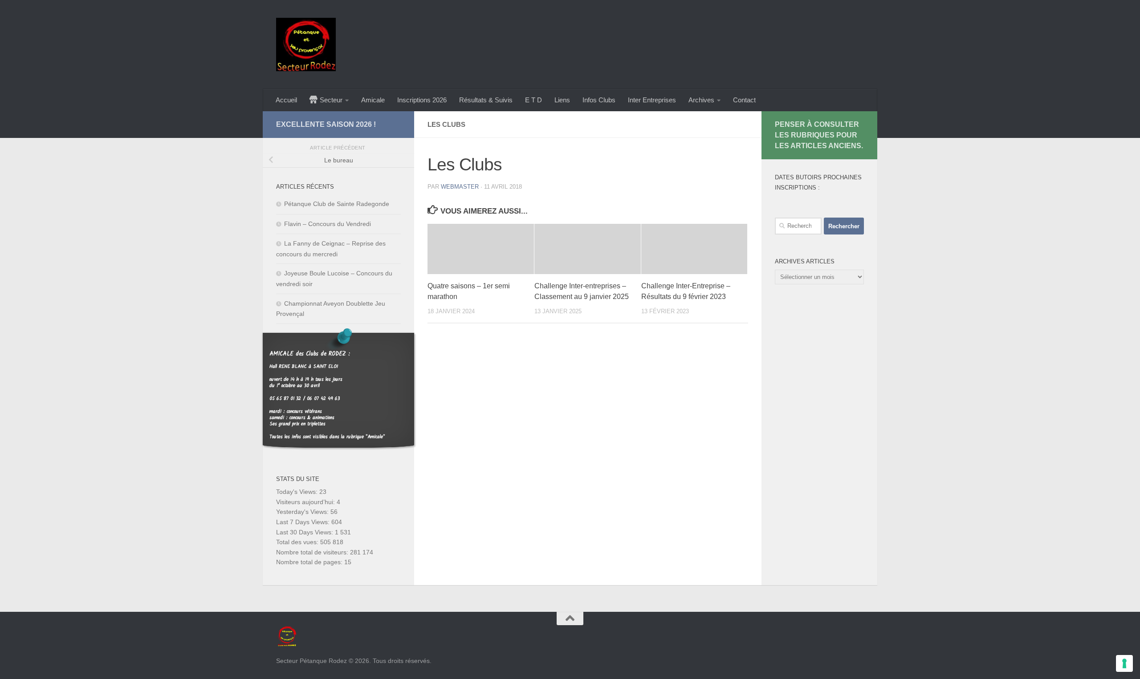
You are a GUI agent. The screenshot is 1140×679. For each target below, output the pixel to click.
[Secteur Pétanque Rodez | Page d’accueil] (306, 44)
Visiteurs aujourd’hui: (306, 501)
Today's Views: (297, 491)
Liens (562, 100)
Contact (744, 100)
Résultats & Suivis (486, 100)
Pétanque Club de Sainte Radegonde (336, 203)
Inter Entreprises (652, 100)
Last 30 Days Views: (305, 532)
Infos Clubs (598, 100)
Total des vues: (298, 542)
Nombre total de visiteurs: (313, 552)
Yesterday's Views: (303, 511)
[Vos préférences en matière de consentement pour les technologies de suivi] (1124, 663)
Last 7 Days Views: (303, 521)
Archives (701, 100)
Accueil (286, 100)
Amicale (373, 100)
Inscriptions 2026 (422, 100)
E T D (533, 100)
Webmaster (460, 186)
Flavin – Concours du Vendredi (327, 223)
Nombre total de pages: (310, 562)
